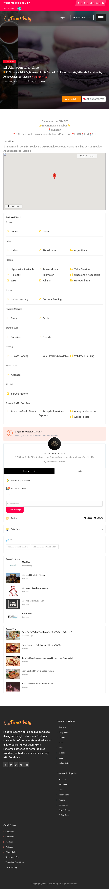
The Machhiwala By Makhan (33, 575)
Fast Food (63, 785)
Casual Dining (64, 810)
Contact (79, 471)
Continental (63, 805)
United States (64, 763)
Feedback (9, 842)
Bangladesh (63, 732)
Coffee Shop (64, 815)
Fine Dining (10, 61)
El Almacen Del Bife (54, 453)
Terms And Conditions (15, 862)
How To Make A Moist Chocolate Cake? (38, 684)
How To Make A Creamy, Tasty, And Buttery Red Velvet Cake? (47, 658)
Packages (9, 847)
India (61, 743)
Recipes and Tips (12, 857)
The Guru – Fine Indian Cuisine (35, 588)
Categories (10, 832)
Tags (12, 540)
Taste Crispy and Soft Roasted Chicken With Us (41, 645)
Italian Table (27, 614)
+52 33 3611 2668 (18, 488)
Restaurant (26, 579)
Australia (62, 727)
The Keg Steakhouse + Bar (33, 601)
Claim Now (15, 529)
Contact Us (10, 837)
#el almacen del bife (18, 547)
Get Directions (39, 77)
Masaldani (26, 562)
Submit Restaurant (83, 18)
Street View (14, 206)
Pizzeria (62, 800)
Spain (61, 758)
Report (33, 82)
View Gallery (72, 99)
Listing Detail (29, 471)
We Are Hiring (11, 867)
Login (62, 18)
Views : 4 (45, 82)
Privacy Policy (11, 852)
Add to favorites (94, 99)
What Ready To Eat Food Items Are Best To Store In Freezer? (47, 632)
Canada (62, 737)
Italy (60, 748)
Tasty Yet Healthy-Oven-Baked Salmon (38, 671)
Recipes (25, 649)
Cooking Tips (27, 636)
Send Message (15, 509)
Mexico (14, 480)
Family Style (64, 795)
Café (60, 790)
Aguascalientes (24, 480)
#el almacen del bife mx (44, 547)
